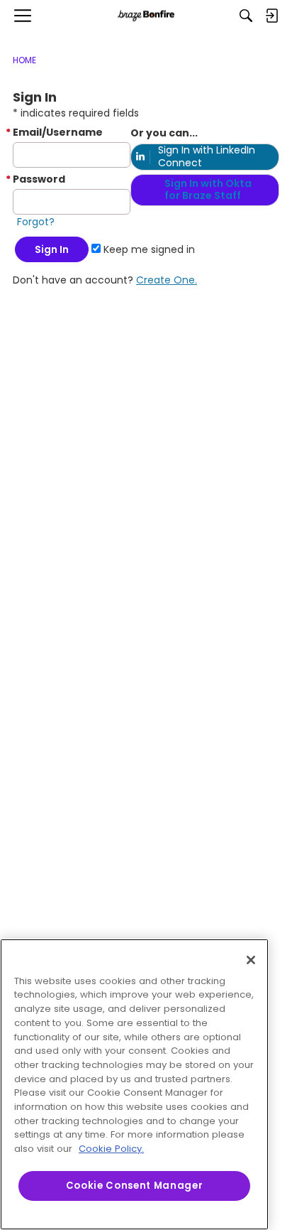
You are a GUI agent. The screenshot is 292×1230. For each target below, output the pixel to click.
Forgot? (36, 222)
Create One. (166, 280)
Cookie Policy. (111, 1148)
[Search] (246, 15)
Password (39, 179)
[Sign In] (271, 15)
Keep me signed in (148, 249)
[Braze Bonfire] (146, 15)
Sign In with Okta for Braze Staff (208, 189)
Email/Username (58, 132)
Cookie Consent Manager (134, 1185)
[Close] (250, 960)
